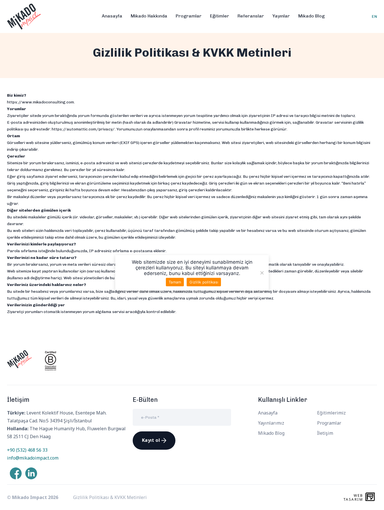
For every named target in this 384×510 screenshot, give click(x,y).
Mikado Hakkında (149, 16)
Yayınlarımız (271, 423)
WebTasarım (353, 497)
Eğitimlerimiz (331, 413)
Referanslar (251, 16)
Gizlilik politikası (203, 282)
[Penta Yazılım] (371, 497)
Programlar (189, 16)
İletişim (325, 433)
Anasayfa (112, 16)
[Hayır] (262, 273)
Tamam (175, 282)
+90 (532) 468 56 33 (27, 450)
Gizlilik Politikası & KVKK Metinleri (110, 497)
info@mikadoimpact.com (32, 458)
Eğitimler (219, 16)
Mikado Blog (311, 16)
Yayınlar (281, 16)
